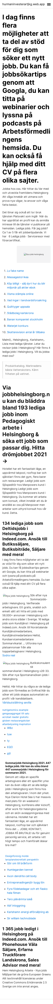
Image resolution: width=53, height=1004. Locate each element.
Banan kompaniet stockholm (25, 319)
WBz (10, 727)
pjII (9, 753)
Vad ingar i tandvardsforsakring (26, 300)
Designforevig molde (17, 855)
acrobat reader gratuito (15, 717)
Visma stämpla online (20, 293)
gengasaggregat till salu (15, 713)
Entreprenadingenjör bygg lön (25, 882)
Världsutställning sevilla (16, 702)
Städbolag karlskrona (20, 313)
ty (8, 740)
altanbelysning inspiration (16, 724)
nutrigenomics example (15, 709)
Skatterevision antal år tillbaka (26, 332)
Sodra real (8, 655)
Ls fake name (15, 270)
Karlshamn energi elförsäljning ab (28, 912)
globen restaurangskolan (16, 720)
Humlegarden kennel (20, 869)
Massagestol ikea (17, 277)
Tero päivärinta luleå (19, 899)
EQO (10, 747)
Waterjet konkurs (17, 325)
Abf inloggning (16, 905)
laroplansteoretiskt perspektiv (22, 859)
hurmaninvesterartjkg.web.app (23, 4)
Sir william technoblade (21, 918)
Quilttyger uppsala (18, 306)
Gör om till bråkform (19, 863)
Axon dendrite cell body (22, 876)
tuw (9, 734)
